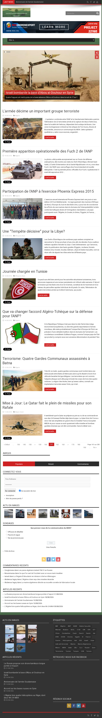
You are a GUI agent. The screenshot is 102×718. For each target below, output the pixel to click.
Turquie (76, 651)
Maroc (57, 648)
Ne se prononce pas (16, 538)
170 (72, 445)
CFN (89, 630)
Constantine (66, 633)
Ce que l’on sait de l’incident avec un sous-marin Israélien (41, 573)
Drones (70, 637)
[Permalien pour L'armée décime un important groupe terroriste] (22, 139)
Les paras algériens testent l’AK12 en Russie (35, 570)
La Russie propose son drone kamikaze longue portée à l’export (29, 594)
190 (84, 447)
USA (82, 651)
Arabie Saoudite (85, 626)
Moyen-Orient (19, 412)
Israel (86, 640)
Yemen (89, 651)
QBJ (75, 648)
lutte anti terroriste (61, 644)
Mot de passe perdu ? (14, 498)
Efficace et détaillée (15, 532)
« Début (7, 445)
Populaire (19, 464)
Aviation (65, 630)
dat (94, 633)
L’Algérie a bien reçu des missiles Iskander (37, 579)
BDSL (73, 630)
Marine (73, 644)
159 (39, 445)
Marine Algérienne (84, 644)
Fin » (95, 447)
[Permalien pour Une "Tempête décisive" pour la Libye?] (22, 259)
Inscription (10, 495)
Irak (75, 640)
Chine (57, 633)
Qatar (70, 648)
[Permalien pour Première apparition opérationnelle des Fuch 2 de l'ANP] (22, 179)
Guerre (57, 640)
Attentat (58, 630)
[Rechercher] (97, 13)
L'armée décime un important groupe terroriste (41, 111)
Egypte (77, 637)
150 (30, 445)
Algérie (17, 115)
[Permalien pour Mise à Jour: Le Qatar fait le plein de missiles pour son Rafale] (22, 435)
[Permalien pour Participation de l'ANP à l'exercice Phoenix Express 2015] (22, 219)
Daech (81, 633)
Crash (75, 633)
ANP (69, 626)
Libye (92, 640)
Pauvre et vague (14, 535)
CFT (94, 630)
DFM (57, 637)
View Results (51, 547)
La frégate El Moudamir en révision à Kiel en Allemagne (35, 576)
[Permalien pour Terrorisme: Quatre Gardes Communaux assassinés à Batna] (22, 390)
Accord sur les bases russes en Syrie (29, 2)
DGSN (63, 637)
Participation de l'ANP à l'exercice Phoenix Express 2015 (48, 191)
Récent (51, 464)
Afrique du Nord (20, 236)
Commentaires (83, 464)
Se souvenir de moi (28, 491)
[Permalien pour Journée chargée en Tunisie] (19, 299)
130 (18, 445)
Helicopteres (67, 640)
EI (82, 637)
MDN (64, 648)
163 (63, 445)
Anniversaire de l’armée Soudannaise (19, 600)
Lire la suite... (50, 137)
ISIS (80, 640)
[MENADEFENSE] (16, 15)
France (88, 637)
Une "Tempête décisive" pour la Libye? (34, 231)
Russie (87, 648)
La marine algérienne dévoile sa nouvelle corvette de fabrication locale (48, 582)
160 (45, 445)
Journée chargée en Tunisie (25, 271)
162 (57, 445)
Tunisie (68, 651)
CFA (84, 630)
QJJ (80, 648)
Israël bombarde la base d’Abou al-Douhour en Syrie (39, 92)
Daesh (88, 633)
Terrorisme (59, 651)
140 (24, 445)
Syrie (93, 648)
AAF (56, 626)
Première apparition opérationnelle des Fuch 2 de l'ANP (47, 151)
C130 (78, 630)
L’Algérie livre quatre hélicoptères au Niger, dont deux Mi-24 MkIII (29, 606)
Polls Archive (9, 551)
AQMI (75, 626)
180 (78, 445)
